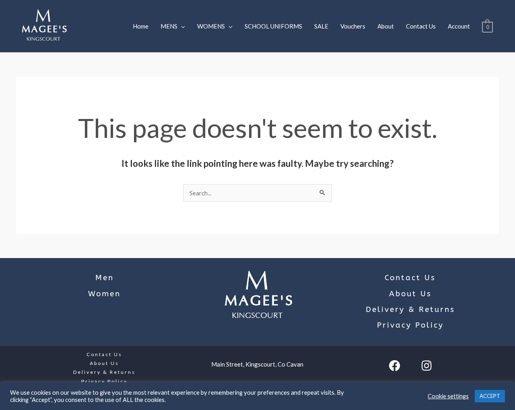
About (385, 26)
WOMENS (211, 26)
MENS (169, 26)
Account (459, 26)
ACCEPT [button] (490, 396)
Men (104, 277)
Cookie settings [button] (448, 396)
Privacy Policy (410, 325)
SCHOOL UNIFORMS (273, 26)
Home (140, 26)
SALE (321, 26)
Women (104, 293)
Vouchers (352, 26)
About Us (410, 293)
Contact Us (421, 26)
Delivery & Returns (410, 309)
